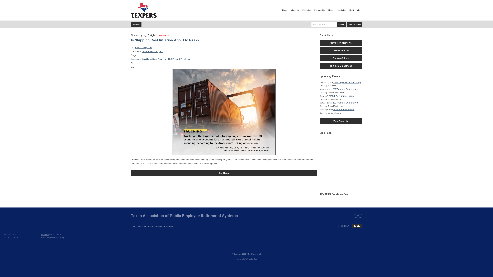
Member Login (355, 24)
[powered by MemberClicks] (246, 259)
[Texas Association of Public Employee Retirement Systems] (144, 10)
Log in (357, 226)
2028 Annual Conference (345, 102)
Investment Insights (152, 51)
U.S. (170, 59)
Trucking (185, 59)
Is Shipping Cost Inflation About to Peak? (165, 40)
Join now (345, 226)
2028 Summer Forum (343, 109)
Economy (162, 59)
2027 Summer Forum (343, 96)
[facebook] (356, 216)
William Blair (150, 59)
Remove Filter (164, 35)
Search (341, 24)
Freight (176, 59)
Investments (137, 59)
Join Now (136, 24)
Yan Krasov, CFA (143, 47)
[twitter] (360, 216)
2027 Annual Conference (345, 89)
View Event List (341, 121)
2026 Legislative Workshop (347, 82)
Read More (224, 173)
